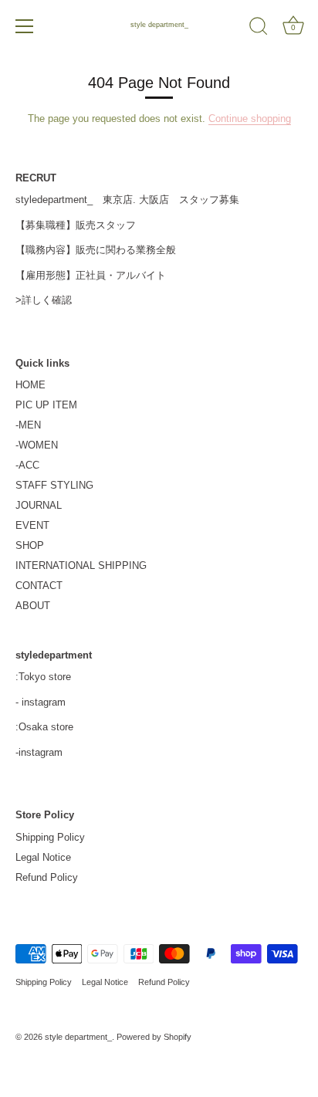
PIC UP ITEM (46, 405)
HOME (30, 385)
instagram (44, 702)
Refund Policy (46, 877)
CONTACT (39, 585)
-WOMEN (36, 445)
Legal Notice (43, 857)
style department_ (159, 25)
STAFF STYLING (54, 485)
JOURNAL (38, 505)
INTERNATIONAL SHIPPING (81, 565)
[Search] (259, 29)
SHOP (29, 545)
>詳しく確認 (43, 300)
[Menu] (25, 26)
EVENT (32, 525)
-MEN (28, 425)
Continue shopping (249, 118)
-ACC (27, 465)
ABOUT (32, 605)
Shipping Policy (50, 837)
